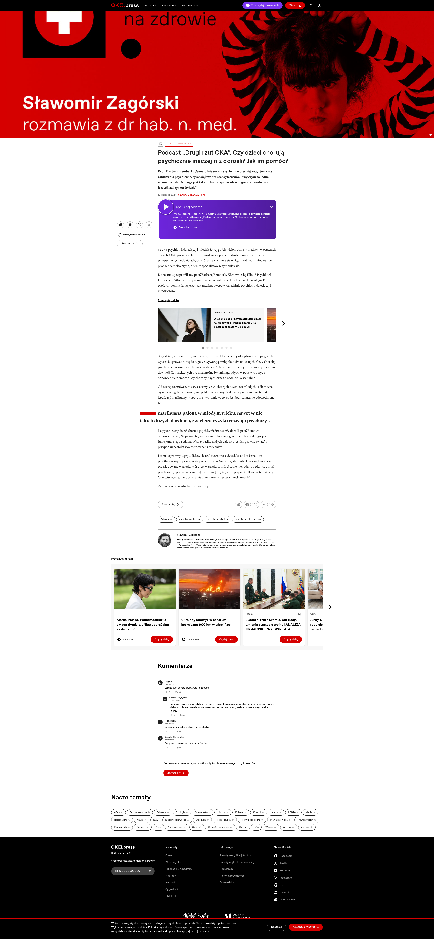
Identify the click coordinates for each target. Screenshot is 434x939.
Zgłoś (178, 692)
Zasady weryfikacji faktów (235, 855)
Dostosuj (276, 927)
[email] (264, 504)
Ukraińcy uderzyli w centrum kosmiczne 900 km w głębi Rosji (206, 622)
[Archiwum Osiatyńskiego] (237, 916)
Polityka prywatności (232, 876)
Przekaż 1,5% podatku (178, 869)
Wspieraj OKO (174, 862)
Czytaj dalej (162, 639)
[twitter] (255, 504)
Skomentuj (128, 243)
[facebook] (247, 504)
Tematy (149, 5)
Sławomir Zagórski (188, 535)
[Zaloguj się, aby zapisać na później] (299, 614)
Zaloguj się (174, 773)
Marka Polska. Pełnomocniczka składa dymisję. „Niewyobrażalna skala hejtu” (143, 625)
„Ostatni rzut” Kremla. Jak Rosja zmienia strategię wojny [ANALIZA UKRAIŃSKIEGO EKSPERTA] (273, 625)
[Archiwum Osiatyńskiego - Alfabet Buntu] (196, 916)
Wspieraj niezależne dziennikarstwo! (133, 861)
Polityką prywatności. (161, 927)
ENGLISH (171, 896)
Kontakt (170, 882)
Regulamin (226, 869)
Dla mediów (227, 882)
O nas (168, 855)
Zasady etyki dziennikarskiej (237, 862)
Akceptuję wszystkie (306, 927)
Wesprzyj (295, 5)
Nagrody (170, 876)
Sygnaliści (171, 889)
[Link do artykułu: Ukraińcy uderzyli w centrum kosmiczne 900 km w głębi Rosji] (209, 589)
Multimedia (188, 5)
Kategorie (168, 5)
